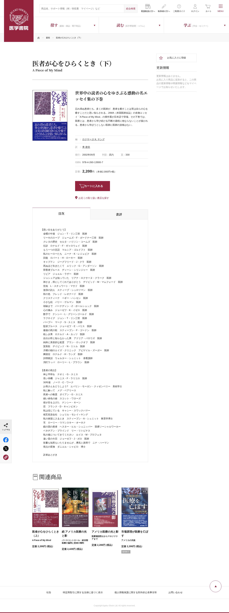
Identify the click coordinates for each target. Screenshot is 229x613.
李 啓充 (86, 147)
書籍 (48, 38)
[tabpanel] (50, 115)
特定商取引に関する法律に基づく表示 (83, 592)
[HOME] (38, 38)
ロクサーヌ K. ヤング (93, 139)
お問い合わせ (175, 592)
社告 (48, 592)
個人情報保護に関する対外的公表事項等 (135, 592)
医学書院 (19, 21)
